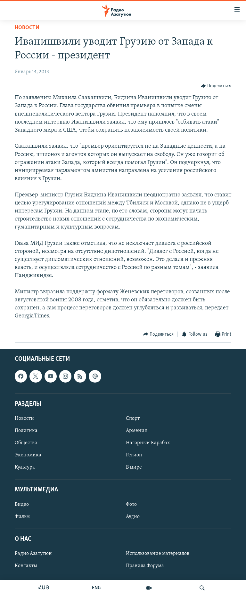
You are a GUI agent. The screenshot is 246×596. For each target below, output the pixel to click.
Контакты (26, 565)
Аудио (133, 516)
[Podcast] (95, 376)
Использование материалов (157, 553)
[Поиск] (202, 588)
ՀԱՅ (43, 588)
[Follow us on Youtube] (51, 376)
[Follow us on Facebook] (21, 376)
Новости (27, 28)
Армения (136, 430)
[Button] (216, 86)
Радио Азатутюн (33, 553)
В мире (134, 467)
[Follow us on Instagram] (65, 376)
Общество (26, 442)
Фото (131, 504)
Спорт (133, 418)
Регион (134, 455)
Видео (22, 504)
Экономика (28, 455)
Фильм (22, 516)
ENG (96, 588)
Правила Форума (145, 565)
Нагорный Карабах (148, 442)
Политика (26, 430)
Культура (25, 467)
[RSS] (80, 376)
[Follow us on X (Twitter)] (35, 376)
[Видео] (149, 588)
